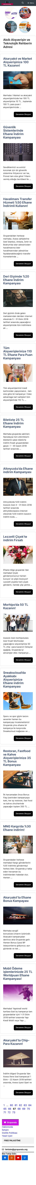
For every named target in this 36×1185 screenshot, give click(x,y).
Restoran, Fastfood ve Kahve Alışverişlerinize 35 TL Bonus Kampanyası (17, 757)
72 (9, 1112)
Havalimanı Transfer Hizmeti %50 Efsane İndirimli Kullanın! (17, 202)
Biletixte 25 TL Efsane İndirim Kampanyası (13, 423)
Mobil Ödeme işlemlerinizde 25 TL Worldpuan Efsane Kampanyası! (17, 973)
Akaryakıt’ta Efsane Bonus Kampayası (17, 899)
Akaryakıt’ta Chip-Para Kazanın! (16, 1042)
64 (30, 1105)
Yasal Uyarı (7, 1136)
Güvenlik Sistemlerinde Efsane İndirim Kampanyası (13, 132)
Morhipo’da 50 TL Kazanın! (15, 606)
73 (14, 1112)
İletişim (5, 1130)
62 (20, 1105)
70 (28, 1108)
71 (4, 1112)
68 (19, 1108)
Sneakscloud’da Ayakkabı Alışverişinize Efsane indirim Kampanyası (14, 679)
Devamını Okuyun (23, 114)
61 (16, 1105)
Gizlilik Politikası (9, 1133)
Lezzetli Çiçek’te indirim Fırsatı (15, 538)
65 (5, 1108)
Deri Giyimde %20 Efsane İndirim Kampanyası (16, 280)
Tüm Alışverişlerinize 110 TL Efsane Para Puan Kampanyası (17, 353)
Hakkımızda (7, 1127)
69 (24, 1108)
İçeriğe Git (11, 13)
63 (25, 1105)
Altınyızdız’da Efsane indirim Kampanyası (18, 470)
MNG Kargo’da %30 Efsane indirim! (17, 828)
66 (10, 1108)
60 (12, 1105)
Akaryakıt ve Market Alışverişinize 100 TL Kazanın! (17, 62)
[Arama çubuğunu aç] (23, 3)
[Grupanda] (7, 3)
